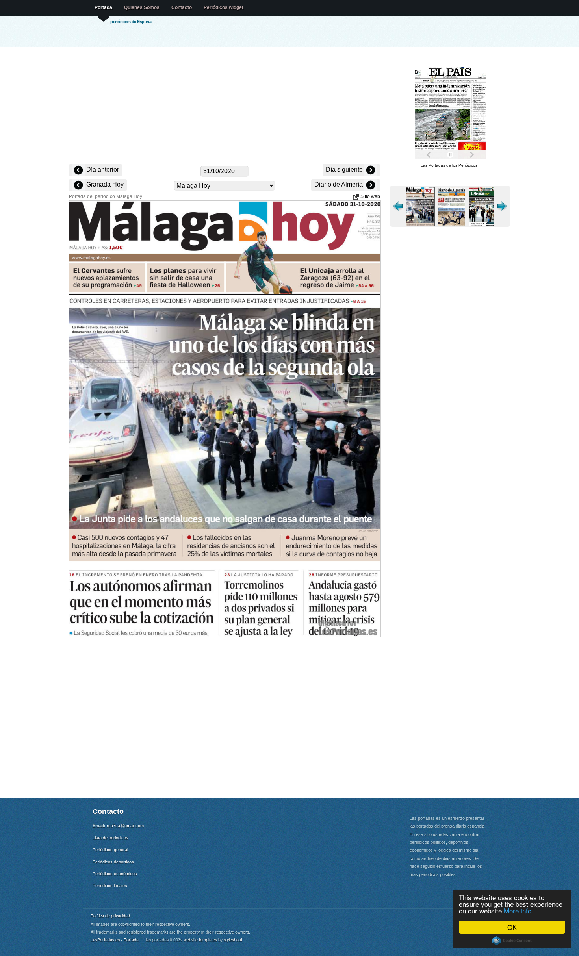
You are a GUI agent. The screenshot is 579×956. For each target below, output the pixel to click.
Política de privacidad (110, 916)
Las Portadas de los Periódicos (449, 165)
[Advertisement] (224, 106)
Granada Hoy (104, 184)
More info (517, 910)
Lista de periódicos (110, 838)
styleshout (233, 940)
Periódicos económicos (115, 873)
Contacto (181, 7)
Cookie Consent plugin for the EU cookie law (512, 940)
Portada (103, 7)
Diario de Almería (339, 184)
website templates (200, 940)
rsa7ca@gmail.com (125, 825)
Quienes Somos (142, 7)
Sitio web (369, 196)
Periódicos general (110, 849)
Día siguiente (345, 169)
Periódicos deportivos (113, 862)
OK (512, 927)
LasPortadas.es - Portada (115, 940)
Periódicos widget (223, 7)
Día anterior (102, 169)
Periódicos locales (110, 885)
